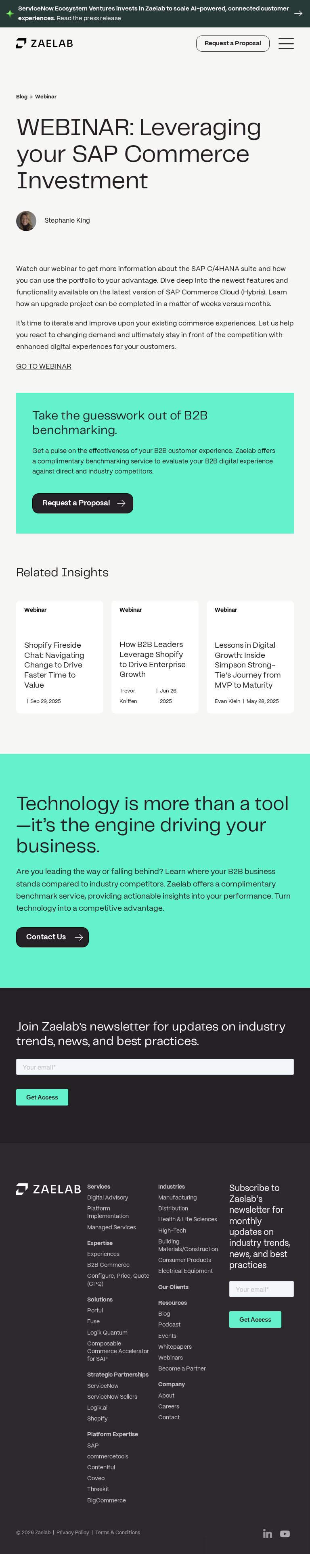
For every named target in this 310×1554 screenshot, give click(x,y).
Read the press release (153, 13)
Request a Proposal (233, 43)
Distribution (173, 1209)
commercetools (107, 1457)
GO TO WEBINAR (43, 366)
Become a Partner (182, 1369)
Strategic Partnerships (118, 1375)
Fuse (93, 1322)
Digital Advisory (107, 1198)
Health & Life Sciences (187, 1219)
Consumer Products (184, 1260)
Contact (169, 1418)
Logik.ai (97, 1408)
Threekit (98, 1489)
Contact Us (46, 937)
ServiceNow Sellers (112, 1397)
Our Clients (173, 1287)
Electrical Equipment (185, 1271)
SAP (93, 1446)
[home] (44, 43)
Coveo (96, 1478)
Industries (171, 1187)
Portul (95, 1311)
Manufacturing (177, 1198)
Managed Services (111, 1228)
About (166, 1396)
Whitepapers (175, 1347)
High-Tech (172, 1231)
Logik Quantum (107, 1333)
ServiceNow (103, 1386)
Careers (168, 1407)
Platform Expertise (112, 1434)
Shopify (97, 1419)
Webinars (170, 1358)
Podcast (169, 1325)
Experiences (103, 1254)
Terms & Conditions (117, 1533)
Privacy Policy (73, 1533)
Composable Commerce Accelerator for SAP (118, 1351)
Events (167, 1336)
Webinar (46, 97)
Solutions (100, 1300)
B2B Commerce (108, 1265)
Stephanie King (67, 221)
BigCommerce (106, 1501)
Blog (21, 97)
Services (98, 1187)
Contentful (101, 1468)
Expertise (100, 1243)
